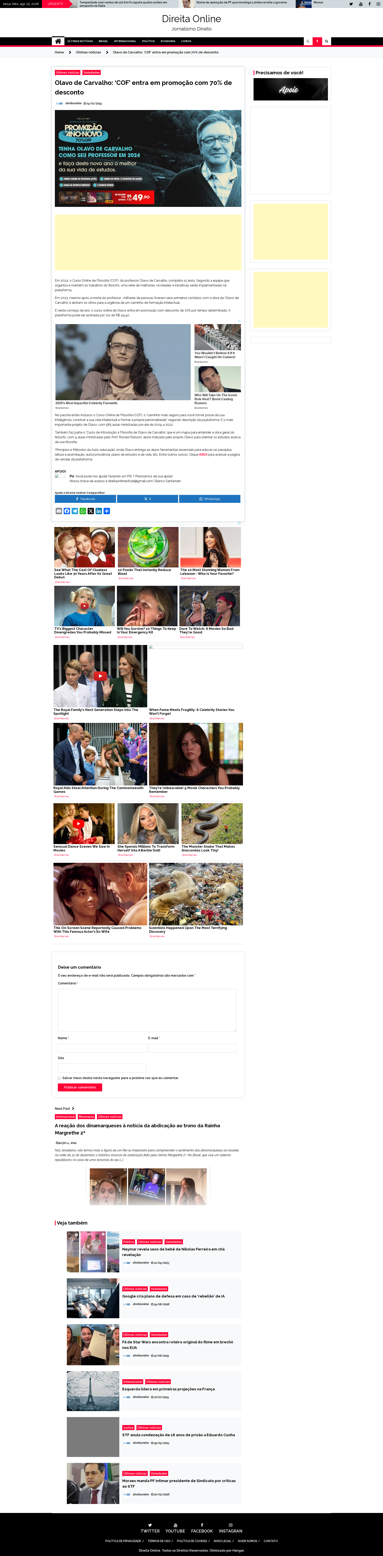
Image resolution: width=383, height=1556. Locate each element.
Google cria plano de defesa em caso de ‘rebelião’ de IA (173, 1296)
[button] (308, 41)
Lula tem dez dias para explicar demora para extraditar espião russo (296, 4)
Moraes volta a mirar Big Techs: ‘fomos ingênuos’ (170, 2)
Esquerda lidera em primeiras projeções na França (168, 1389)
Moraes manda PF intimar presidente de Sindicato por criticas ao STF (179, 1483)
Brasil (103, 41)
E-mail (154, 1038)
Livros (186, 41)
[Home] (58, 41)
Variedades (91, 72)
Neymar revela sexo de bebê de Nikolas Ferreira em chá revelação (173, 1252)
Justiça (128, 1427)
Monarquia (86, 1116)
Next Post (62, 1109)
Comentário (68, 983)
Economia (168, 41)
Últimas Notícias (80, 41)
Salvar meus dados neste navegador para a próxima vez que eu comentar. (120, 1078)
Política (148, 41)
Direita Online (191, 18)
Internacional (125, 41)
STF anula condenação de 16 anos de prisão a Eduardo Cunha (178, 1435)
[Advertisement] (148, 242)
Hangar (238, 1550)
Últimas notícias (67, 72)
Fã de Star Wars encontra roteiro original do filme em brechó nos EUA (177, 1345)
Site (61, 1058)
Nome (63, 1038)
